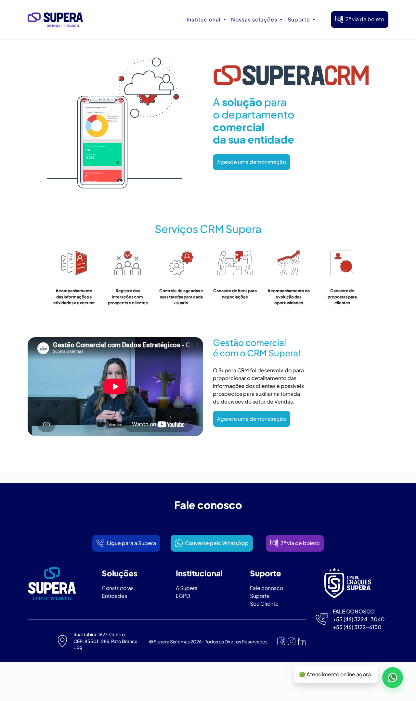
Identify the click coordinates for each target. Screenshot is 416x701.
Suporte (260, 595)
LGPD (183, 595)
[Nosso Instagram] (291, 641)
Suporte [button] (299, 19)
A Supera (187, 587)
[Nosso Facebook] (281, 641)
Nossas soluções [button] (255, 19)
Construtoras (118, 587)
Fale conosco (266, 587)
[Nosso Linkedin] (302, 641)
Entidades (114, 595)
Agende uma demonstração (251, 161)
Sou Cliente (264, 603)
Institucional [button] (204, 19)
